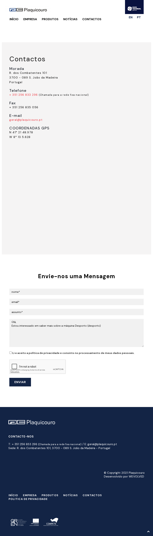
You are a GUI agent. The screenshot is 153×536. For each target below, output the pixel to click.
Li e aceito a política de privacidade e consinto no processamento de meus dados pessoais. (73, 353)
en (130, 17)
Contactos (91, 19)
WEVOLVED (136, 476)
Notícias (70, 19)
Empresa (30, 19)
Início (14, 19)
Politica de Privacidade (28, 499)
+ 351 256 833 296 (23, 95)
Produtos (50, 19)
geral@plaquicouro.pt (26, 120)
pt (139, 17)
